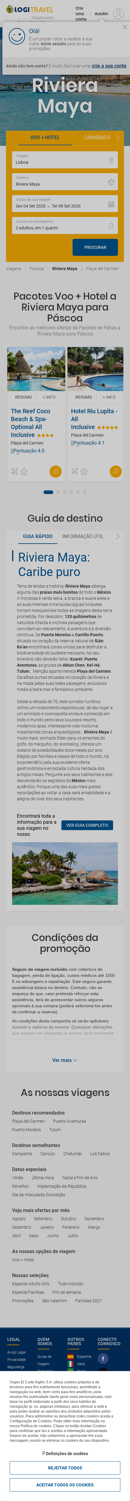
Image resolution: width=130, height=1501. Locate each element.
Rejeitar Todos (65, 1467)
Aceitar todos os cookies (65, 1484)
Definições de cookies (67, 1453)
